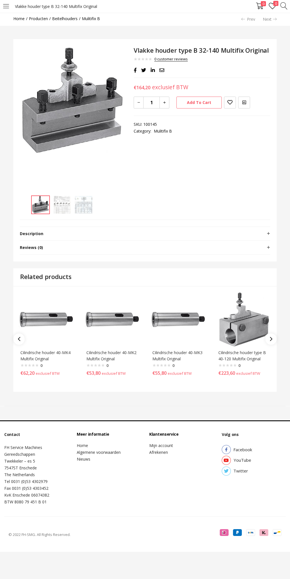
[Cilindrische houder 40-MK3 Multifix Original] (178, 319)
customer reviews (171, 58)
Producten (38, 18)
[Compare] (244, 102)
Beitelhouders (65, 18)
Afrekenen (158, 452)
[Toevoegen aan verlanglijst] (230, 102)
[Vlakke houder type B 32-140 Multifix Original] (135, 70)
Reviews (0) (31, 247)
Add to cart (199, 102)
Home (19, 18)
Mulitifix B (91, 18)
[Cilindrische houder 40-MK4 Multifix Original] (46, 319)
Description (31, 233)
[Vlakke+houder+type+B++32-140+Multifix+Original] (143, 70)
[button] (242, 450)
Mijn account (161, 445)
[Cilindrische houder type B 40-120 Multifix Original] (244, 319)
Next (267, 19)
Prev (251, 19)
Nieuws (83, 459)
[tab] (145, 234)
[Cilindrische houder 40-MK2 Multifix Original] (112, 319)
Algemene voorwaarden (99, 452)
